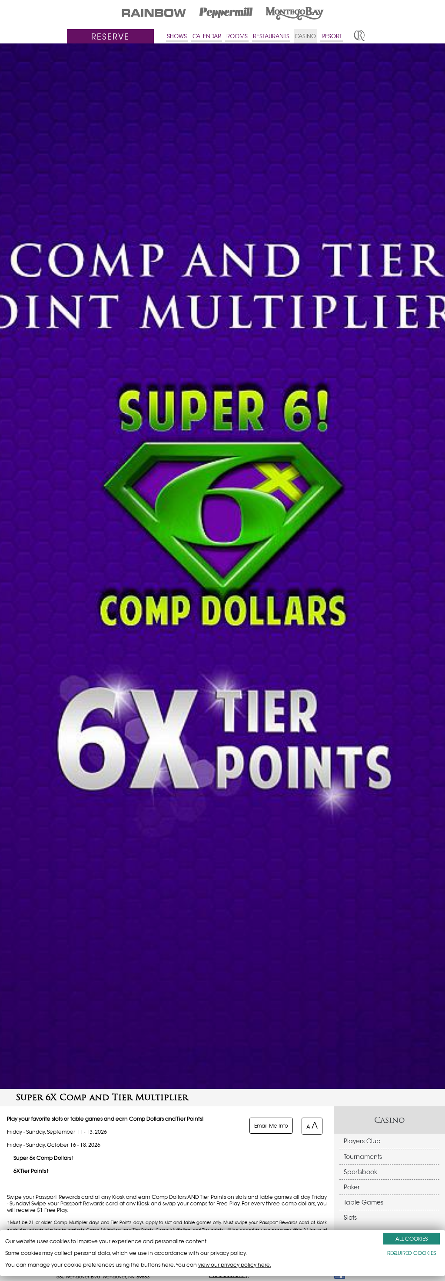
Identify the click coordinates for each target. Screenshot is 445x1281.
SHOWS (177, 36)
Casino (389, 1120)
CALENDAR (207, 36)
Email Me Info (271, 1125)
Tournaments (363, 1157)
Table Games (363, 1202)
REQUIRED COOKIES (411, 1253)
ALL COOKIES (411, 1238)
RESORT (332, 36)
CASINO (305, 36)
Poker (352, 1187)
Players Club (362, 1141)
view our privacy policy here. (234, 1264)
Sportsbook (360, 1172)
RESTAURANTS (271, 36)
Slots (350, 1217)
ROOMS (237, 36)
